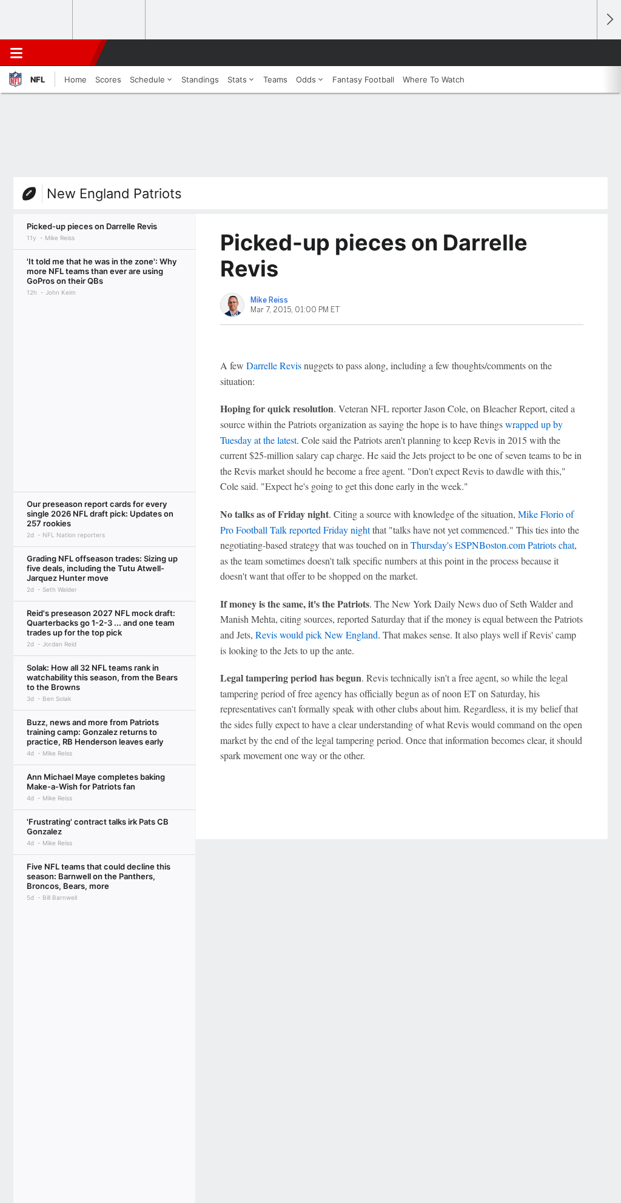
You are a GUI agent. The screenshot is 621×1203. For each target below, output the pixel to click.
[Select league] (37, 20)
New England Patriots (114, 193)
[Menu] (16, 52)
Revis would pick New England (316, 634)
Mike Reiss (269, 300)
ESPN (65, 52)
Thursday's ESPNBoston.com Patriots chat (492, 544)
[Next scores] (609, 19)
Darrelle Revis (273, 365)
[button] (582, 52)
